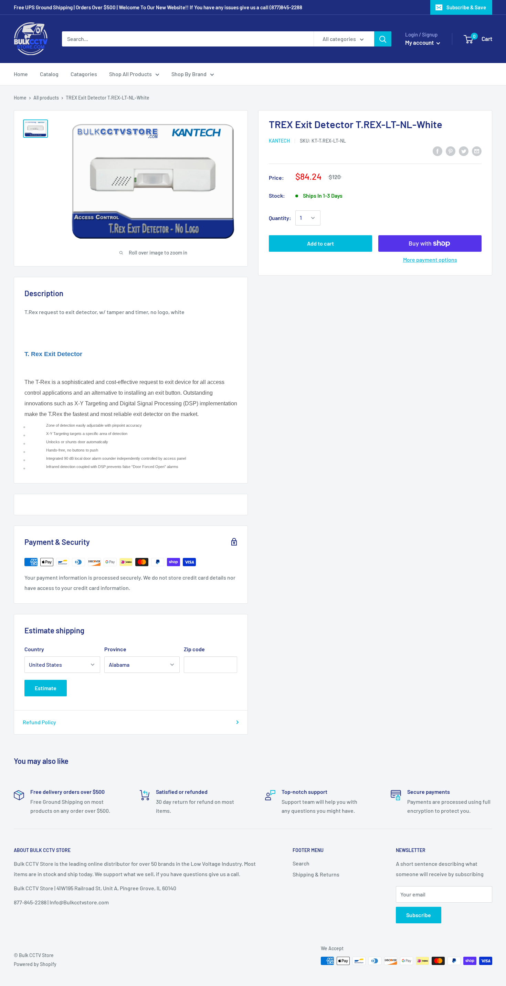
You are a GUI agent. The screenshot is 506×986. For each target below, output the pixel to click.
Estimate (45, 688)
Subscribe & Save (466, 7)
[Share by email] (477, 150)
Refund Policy (39, 722)
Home (21, 74)
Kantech (279, 141)
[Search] (382, 38)
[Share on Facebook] (437, 150)
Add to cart (320, 243)
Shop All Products (130, 74)
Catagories (84, 74)
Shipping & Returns (316, 874)
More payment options (430, 259)
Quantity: (280, 218)
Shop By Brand (189, 74)
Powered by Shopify (35, 964)
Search (301, 863)
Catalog (49, 74)
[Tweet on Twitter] (463, 150)
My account (420, 42)
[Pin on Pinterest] (450, 150)
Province (115, 649)
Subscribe (418, 915)
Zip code (194, 649)
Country (34, 649)
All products (46, 98)
